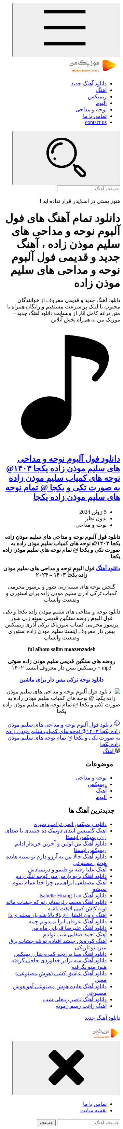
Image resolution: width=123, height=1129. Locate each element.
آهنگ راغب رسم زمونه (81, 1006)
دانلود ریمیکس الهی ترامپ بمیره (70, 824)
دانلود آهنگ (108, 568)
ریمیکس (97, 96)
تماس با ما (95, 116)
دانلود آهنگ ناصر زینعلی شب (75, 999)
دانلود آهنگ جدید (89, 83)
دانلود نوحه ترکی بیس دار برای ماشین (61, 680)
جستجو (46, 1122)
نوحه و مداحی (91, 109)
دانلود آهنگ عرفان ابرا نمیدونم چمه (68, 921)
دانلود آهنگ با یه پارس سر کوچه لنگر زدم (61, 876)
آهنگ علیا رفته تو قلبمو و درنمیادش (67, 869)
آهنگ (101, 90)
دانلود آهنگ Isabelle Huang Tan (73, 895)
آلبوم (101, 103)
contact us (96, 122)
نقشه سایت (93, 1110)
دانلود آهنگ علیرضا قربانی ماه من (69, 928)
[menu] (66, 30)
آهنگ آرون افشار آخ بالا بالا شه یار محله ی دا (57, 915)
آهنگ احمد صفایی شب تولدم (75, 934)
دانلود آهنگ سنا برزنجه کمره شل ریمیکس (60, 954)
